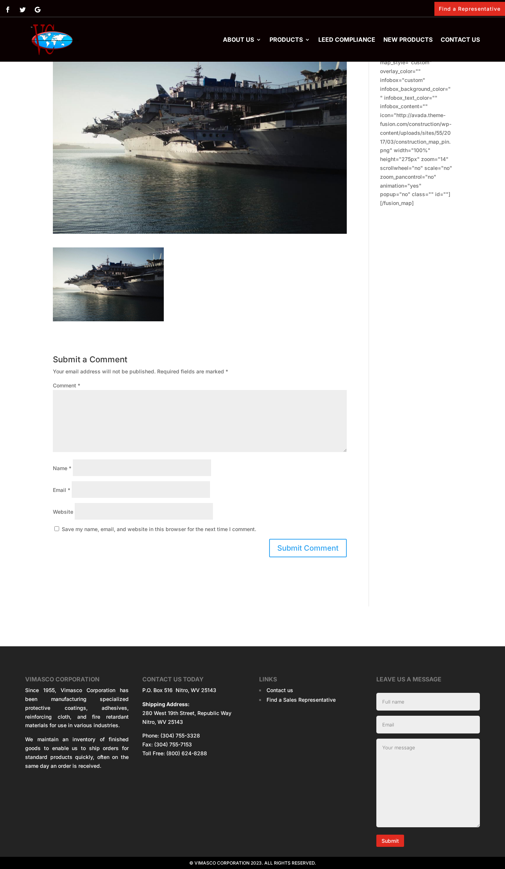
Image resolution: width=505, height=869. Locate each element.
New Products (408, 39)
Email (61, 490)
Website (63, 512)
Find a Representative (470, 9)
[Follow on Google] (37, 10)
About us (238, 39)
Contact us (460, 39)
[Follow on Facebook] (8, 10)
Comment (66, 385)
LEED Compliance (346, 39)
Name (62, 468)
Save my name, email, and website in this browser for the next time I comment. (159, 529)
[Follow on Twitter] (22, 10)
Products (286, 39)
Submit (390, 841)
